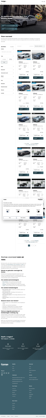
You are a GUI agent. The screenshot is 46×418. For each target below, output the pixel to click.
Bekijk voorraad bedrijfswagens (8, 28)
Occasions (4, 59)
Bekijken (21, 77)
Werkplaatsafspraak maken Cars (18, 377)
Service (30, 375)
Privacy (12, 416)
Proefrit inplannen (32, 370)
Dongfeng (18, 264)
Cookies (8, 416)
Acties (30, 372)
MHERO (30, 396)
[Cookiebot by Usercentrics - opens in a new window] (39, 199)
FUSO (30, 398)
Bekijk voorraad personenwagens (8, 25)
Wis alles (12, 46)
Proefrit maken (22, 74)
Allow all (36, 217)
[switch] (18, 211)
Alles (4, 62)
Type (2, 56)
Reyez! (44, 416)
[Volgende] (35, 245)
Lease (13, 405)
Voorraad (31, 364)
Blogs (13, 409)
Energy (13, 407)
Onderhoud (14, 375)
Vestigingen (14, 390)
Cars (13, 366)
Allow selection (23, 217)
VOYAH (22, 264)
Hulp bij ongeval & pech (33, 379)
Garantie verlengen (33, 377)
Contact (13, 396)
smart (14, 264)
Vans (13, 368)
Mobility (13, 364)
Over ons (14, 388)
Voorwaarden (3, 416)
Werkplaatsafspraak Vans (17, 379)
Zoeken (2, 48)
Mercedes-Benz (10, 264)
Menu (43, 1)
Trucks (13, 370)
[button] (6, 1)
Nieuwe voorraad (10, 59)
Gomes (13, 403)
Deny (10, 217)
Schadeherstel (15, 383)
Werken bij (14, 394)
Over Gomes (14, 386)
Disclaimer (16, 416)
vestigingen (18, 321)
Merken (30, 386)
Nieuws (13, 392)
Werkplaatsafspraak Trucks (17, 381)
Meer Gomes (14, 400)
